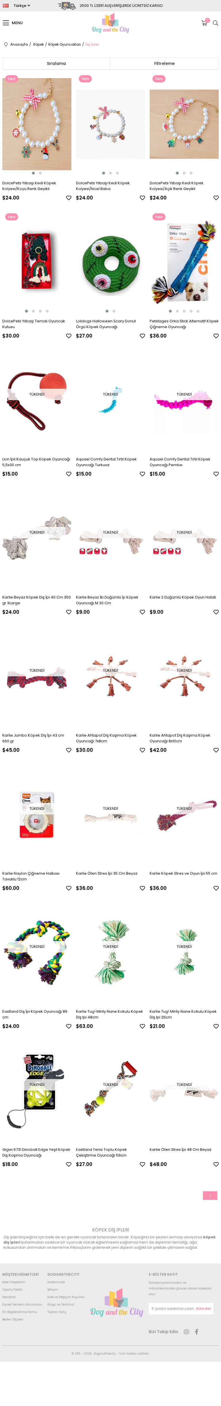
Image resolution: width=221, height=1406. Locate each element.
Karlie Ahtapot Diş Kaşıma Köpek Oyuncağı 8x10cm (180, 738)
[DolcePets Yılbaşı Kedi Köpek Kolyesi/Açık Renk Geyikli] (184, 124)
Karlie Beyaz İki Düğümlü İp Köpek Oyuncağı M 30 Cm (107, 600)
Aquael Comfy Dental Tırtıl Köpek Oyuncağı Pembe (180, 462)
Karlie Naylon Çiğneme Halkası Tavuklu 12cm (31, 876)
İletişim (52, 1289)
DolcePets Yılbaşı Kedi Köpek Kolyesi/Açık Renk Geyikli (176, 185)
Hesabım (9, 1297)
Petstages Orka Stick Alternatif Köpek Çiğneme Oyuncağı (184, 324)
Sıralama (56, 63)
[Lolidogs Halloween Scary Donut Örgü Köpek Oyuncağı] (110, 262)
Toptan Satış (56, 1312)
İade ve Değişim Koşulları (66, 1297)
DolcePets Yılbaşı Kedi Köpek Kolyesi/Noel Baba (103, 185)
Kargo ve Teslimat (60, 1304)
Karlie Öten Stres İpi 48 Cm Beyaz (181, 1149)
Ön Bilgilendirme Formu (19, 1312)
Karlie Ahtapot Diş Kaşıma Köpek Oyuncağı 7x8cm (106, 738)
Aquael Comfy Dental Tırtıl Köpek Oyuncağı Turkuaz (106, 462)
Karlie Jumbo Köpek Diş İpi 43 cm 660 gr (33, 738)
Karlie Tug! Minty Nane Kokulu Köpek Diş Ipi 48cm (109, 1014)
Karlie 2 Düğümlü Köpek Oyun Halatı (183, 597)
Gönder (203, 1308)
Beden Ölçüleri (12, 1319)
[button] (33, 173)
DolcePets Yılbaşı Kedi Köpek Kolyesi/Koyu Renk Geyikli (29, 185)
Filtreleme (164, 63)
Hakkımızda (56, 1282)
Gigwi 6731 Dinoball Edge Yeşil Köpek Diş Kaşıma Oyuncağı (36, 1152)
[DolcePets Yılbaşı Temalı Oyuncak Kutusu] (37, 262)
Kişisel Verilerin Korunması (22, 1304)
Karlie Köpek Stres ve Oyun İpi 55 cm (183, 873)
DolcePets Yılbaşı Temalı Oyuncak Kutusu (33, 324)
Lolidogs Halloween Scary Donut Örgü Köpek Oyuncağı (106, 324)
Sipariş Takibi (12, 1289)
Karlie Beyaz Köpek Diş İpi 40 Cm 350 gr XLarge (36, 600)
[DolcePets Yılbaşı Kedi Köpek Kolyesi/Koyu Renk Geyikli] (37, 124)
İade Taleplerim (13, 1282)
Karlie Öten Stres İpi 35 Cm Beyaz (107, 873)
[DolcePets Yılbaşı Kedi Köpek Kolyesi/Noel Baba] (110, 124)
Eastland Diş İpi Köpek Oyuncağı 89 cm (34, 1014)
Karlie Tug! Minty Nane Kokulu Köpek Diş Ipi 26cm (183, 1014)
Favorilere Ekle (68, 197)
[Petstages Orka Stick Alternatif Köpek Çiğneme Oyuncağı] (184, 262)
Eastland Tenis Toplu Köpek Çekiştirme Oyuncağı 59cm (101, 1152)
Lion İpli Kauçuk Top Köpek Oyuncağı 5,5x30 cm (36, 462)
